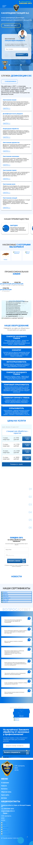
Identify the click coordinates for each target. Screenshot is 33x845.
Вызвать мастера (10, 25)
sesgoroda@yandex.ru (8, 811)
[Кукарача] (16, 602)
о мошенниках (10, 81)
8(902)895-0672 (25, 3)
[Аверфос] (16, 592)
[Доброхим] (16, 596)
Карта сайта (5, 795)
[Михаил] (16, 720)
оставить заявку (27, 438)
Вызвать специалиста (12, 752)
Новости (4, 786)
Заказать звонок (14, 561)
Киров (5, 813)
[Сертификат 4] (16, 598)
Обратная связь (6, 792)
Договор (4, 798)
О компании (5, 782)
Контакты (4, 789)
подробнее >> (6, 108)
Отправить (20, 54)
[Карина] (16, 718)
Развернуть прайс (16, 464)
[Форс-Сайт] (16, 600)
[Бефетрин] (16, 594)
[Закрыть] (27, 837)
